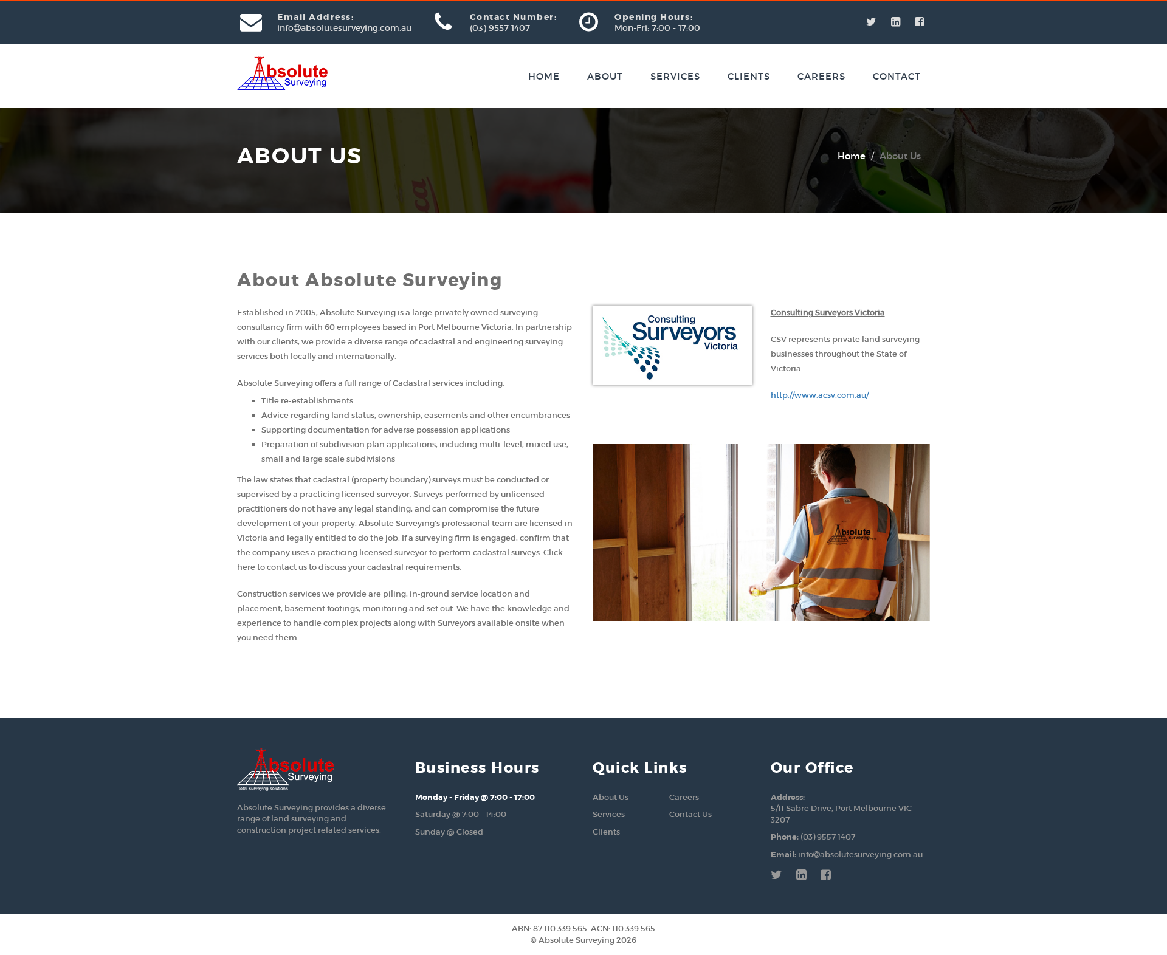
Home (544, 76)
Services (675, 76)
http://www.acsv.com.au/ (820, 395)
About (605, 76)
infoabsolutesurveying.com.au (860, 854)
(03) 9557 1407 (827, 837)
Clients (749, 76)
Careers (821, 76)
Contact (897, 76)
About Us (610, 797)
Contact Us (690, 814)
